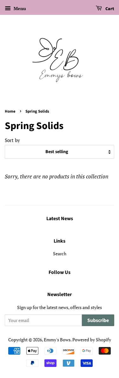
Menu (19, 8)
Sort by (12, 140)
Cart (109, 9)
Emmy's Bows (57, 340)
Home (10, 111)
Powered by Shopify (91, 340)
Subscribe (98, 320)
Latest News (59, 218)
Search (59, 254)
